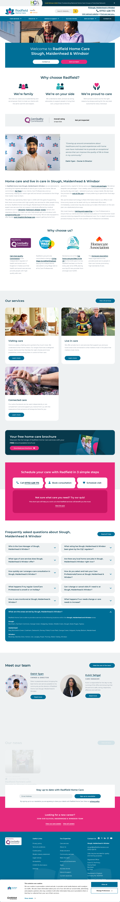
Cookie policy (37, 851)
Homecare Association (100, 256)
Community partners (67, 854)
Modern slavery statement (41, 854)
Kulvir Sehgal (93, 675)
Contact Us (107, 19)
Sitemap (35, 868)
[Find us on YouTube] (111, 838)
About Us (31, 19)
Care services (14, 19)
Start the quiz (60, 505)
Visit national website (90, 14)
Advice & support (50, 19)
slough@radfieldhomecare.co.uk (98, 847)
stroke (43, 210)
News (62, 865)
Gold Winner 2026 (51, 3)
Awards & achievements (68, 861)
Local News (12, 779)
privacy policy (94, 801)
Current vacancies (66, 876)
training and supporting (83, 211)
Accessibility (37, 861)
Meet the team (65, 858)
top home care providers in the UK (72, 258)
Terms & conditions (39, 847)
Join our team (89, 19)
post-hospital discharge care (24, 217)
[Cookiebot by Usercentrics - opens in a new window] (12, 898)
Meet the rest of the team (102, 665)
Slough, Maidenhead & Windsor (102, 8)
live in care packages (99, 186)
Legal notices (37, 858)
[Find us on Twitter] (102, 838)
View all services (105, 301)
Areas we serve (65, 851)
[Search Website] (75, 11)
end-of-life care (78, 193)
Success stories (71, 19)
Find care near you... (107, 14)
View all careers (68, 824)
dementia (21, 210)
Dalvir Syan (37, 673)
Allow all (104, 884)
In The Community (23, 779)
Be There (18, 191)
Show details (29, 898)
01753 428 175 (107, 10)
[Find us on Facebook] (99, 838)
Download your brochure (23, 448)
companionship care (12, 215)
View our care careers (53, 824)
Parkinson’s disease (33, 210)
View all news (106, 743)
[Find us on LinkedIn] (105, 838)
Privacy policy (37, 843)
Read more (38, 697)
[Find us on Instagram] (108, 838)
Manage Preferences (103, 890)
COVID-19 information (40, 865)
